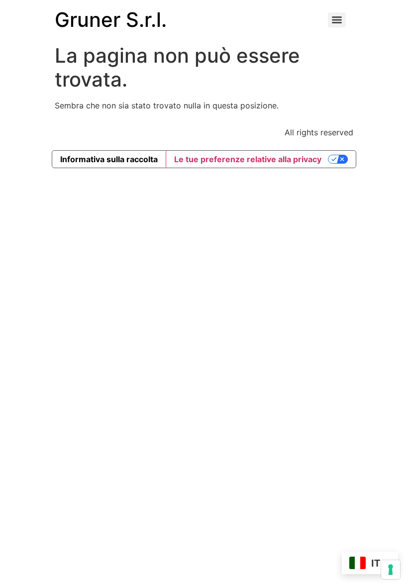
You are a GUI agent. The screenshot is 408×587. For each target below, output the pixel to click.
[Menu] (337, 19)
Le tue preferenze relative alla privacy (247, 159)
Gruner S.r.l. (111, 19)
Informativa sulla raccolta (109, 159)
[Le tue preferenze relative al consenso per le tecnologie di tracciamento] (390, 569)
